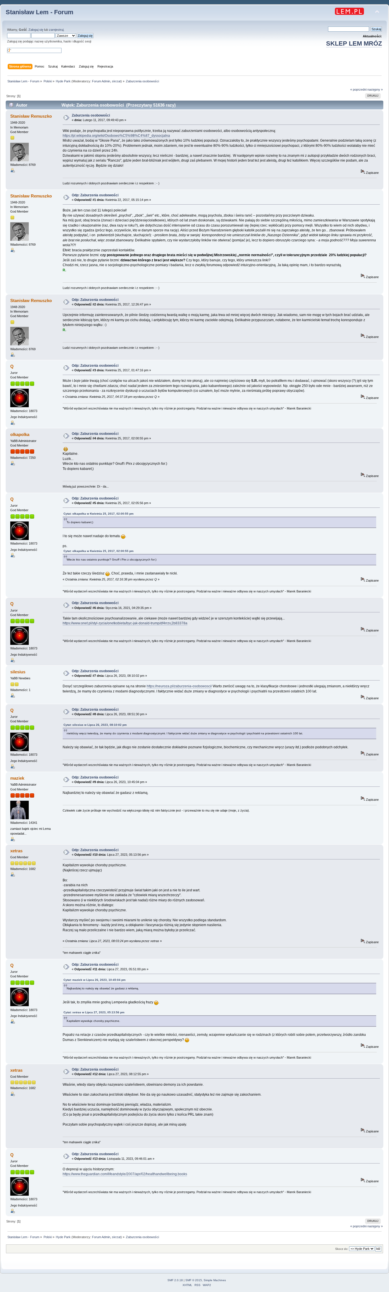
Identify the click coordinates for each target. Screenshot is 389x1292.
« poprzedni (358, 89)
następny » (375, 89)
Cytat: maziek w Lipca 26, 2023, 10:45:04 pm (95, 979)
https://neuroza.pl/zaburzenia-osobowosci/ (179, 686)
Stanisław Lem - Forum (39, 12)
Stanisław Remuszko (31, 116)
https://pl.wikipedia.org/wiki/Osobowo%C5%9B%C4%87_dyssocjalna (116, 136)
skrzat (116, 81)
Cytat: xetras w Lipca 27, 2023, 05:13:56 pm (94, 1012)
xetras (16, 850)
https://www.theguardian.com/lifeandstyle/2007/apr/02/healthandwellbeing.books (125, 1174)
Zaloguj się (35, 29)
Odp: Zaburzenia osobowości (95, 195)
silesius (17, 671)
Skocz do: (341, 1248)
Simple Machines (215, 1280)
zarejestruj (56, 29)
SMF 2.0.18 (175, 1280)
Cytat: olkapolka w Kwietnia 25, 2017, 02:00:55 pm (99, 513)
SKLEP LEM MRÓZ (354, 43)
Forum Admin (101, 81)
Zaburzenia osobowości (91, 115)
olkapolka (19, 434)
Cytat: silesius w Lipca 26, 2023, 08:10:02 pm (95, 724)
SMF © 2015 (193, 1280)
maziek (17, 778)
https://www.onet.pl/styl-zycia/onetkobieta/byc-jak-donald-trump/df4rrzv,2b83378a (125, 623)
